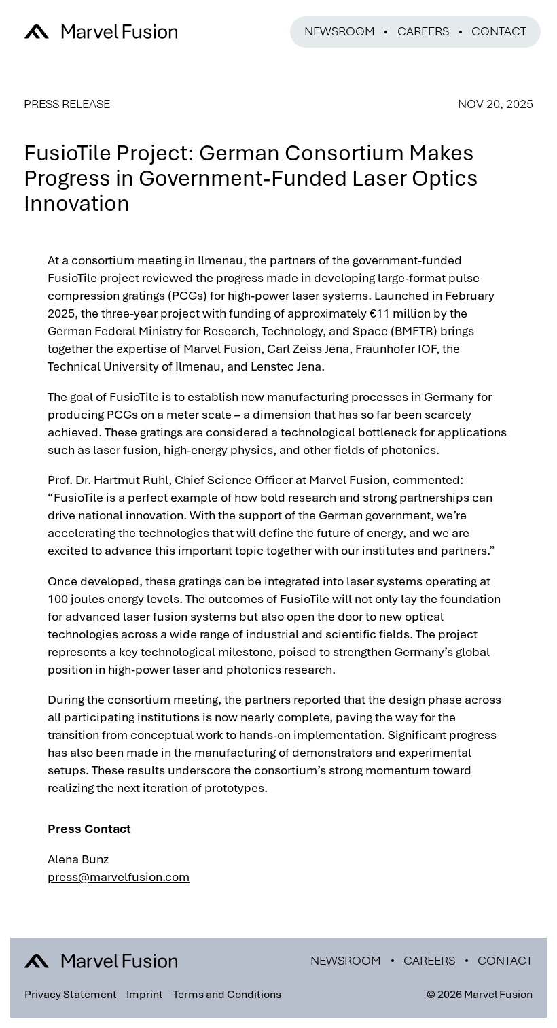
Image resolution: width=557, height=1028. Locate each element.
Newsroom (339, 31)
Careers (423, 31)
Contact (498, 31)
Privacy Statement (70, 994)
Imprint (144, 994)
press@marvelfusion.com (119, 877)
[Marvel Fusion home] (100, 31)
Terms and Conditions (227, 994)
